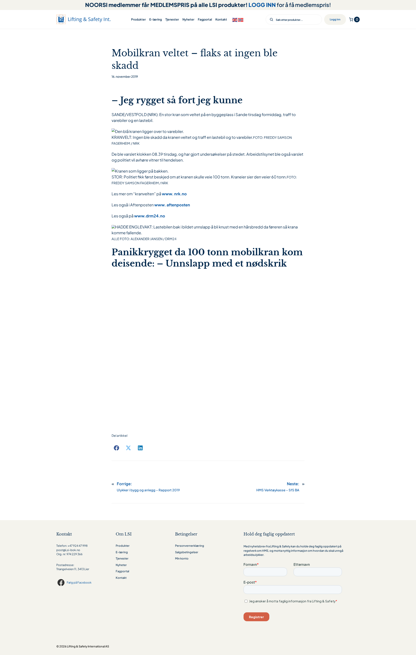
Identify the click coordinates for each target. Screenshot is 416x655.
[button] (116, 448)
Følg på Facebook (79, 582)
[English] (235, 19)
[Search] (270, 19)
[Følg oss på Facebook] (61, 582)
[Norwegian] (241, 19)
